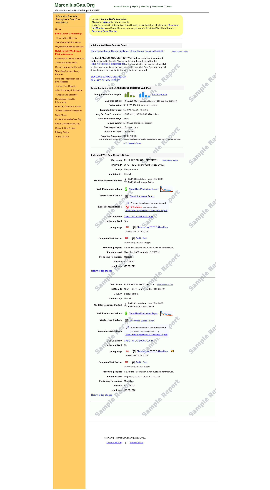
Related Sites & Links (65, 128)
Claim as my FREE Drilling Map (152, 227)
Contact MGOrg (114, 442)
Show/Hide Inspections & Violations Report (146, 210)
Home (169, 7)
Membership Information (68, 42)
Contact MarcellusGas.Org (68, 119)
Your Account (157, 7)
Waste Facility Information (68, 106)
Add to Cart (141, 238)
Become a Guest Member (104, 31)
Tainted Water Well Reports (68, 110)
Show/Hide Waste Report (142, 196)
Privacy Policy (62, 132)
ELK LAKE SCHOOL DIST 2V (105, 80)
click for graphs (159, 94)
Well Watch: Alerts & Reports (70, 58)
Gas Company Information (68, 90)
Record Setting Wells (66, 62)
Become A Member (122, 7)
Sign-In (135, 7)
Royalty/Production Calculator (69, 46)
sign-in (106, 22)
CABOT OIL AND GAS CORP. (138, 216)
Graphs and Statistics (66, 94)
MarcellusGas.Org (75, 5)
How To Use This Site (66, 38)
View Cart (145, 7)
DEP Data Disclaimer (132, 143)
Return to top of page (101, 270)
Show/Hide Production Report (143, 189)
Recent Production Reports (68, 67)
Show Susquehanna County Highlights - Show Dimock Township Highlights (127, 51)
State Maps (60, 115)
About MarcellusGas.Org (67, 123)
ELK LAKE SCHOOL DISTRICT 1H (108, 64)
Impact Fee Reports (65, 86)
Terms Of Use (62, 136)
